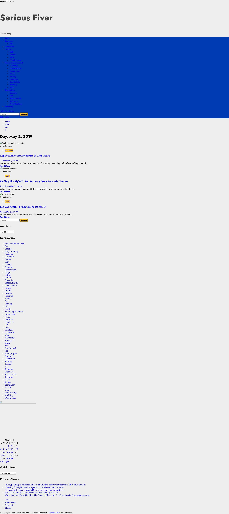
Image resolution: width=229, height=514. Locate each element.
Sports (8, 382)
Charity (8, 264)
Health (8, 49)
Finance (8, 298)
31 (12, 458)
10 (12, 449)
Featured (9, 296)
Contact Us (9, 505)
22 (7, 455)
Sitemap (8, 508)
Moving (13, 76)
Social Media (15, 98)
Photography (11, 353)
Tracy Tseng (5, 186)
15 (7, 452)
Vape (12, 57)
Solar (12, 87)
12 (17, 449)
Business (9, 41)
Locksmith (9, 332)
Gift (6, 306)
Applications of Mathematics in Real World (25, 155)
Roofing (13, 84)
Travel (7, 201)
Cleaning (14, 65)
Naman (3, 160)
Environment (11, 285)
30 (9, 458)
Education (9, 46)
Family (8, 290)
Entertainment (11, 282)
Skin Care (9, 371)
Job (11, 43)
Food (7, 301)
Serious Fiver (26, 17)
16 (9, 452)
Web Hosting (15, 104)
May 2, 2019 (11, 160)
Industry (9, 319)
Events (8, 288)
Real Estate (15, 82)
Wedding (9, 106)
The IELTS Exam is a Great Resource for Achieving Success (31, 492)
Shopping (9, 369)
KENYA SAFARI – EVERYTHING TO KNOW (23, 206)
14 (4, 452)
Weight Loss (15, 60)
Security (8, 364)
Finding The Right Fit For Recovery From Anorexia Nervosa (34, 181)
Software (14, 101)
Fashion (8, 293)
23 (9, 455)
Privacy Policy (10, 502)
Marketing (10, 337)
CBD (12, 52)
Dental (13, 54)
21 (4, 455)
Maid (7, 335)
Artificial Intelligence (14, 243)
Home (7, 499)
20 (1, 455)
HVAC (12, 73)
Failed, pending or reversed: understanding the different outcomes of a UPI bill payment (45, 484)
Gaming (13, 93)
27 (1, 458)
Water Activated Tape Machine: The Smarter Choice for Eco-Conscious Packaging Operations (47, 495)
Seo (11, 95)
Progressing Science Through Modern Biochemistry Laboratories (34, 490)
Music (7, 343)
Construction (15, 68)
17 (12, 452)
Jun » (8, 461)
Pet (6, 351)
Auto (7, 38)
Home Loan (15, 71)
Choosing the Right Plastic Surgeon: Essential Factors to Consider (34, 487)
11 (14, 449)
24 (12, 455)
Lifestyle (9, 330)
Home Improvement (14, 62)
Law (7, 327)
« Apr (2, 461)
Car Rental (9, 256)
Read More (5, 166)
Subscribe (4, 117)
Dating (8, 275)
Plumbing (14, 79)
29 (7, 458)
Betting (8, 248)
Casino (8, 259)
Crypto (8, 272)
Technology (10, 90)
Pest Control (10, 348)
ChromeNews (54, 512)
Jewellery (9, 322)
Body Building (11, 251)
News (7, 345)
